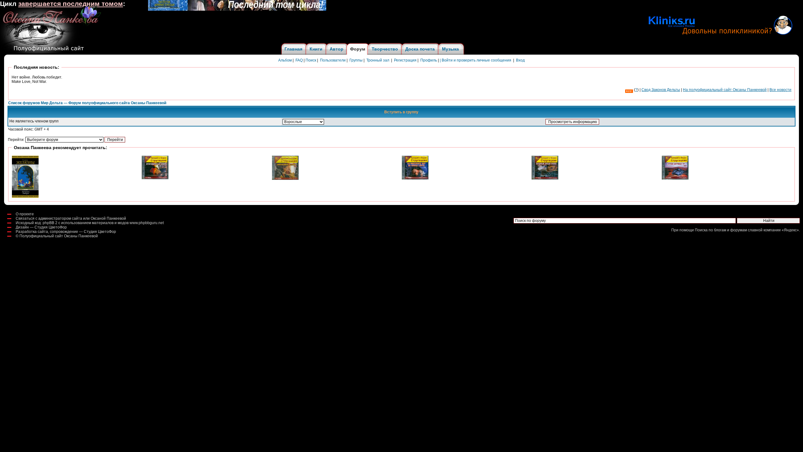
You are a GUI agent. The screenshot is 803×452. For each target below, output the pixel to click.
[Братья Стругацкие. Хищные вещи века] (545, 178)
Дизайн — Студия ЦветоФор (41, 227)
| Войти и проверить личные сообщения (475, 60)
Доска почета (420, 48)
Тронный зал (377, 60)
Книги (316, 48)
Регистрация (405, 60)
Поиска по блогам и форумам (721, 230)
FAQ (299, 60)
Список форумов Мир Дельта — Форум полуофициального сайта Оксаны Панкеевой (87, 103)
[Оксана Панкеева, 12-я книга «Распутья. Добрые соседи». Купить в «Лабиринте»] (237, 9)
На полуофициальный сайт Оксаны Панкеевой (725, 90)
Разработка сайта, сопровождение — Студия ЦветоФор (66, 231)
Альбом (285, 60)
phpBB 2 (50, 223)
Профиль (428, 60)
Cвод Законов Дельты (660, 90)
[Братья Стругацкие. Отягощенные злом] (155, 178)
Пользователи (333, 60)
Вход (520, 60)
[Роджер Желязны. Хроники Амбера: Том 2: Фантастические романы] (25, 196)
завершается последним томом (70, 4)
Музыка (450, 48)
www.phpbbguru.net (147, 223)
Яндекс (790, 230)
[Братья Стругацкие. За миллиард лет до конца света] (415, 178)
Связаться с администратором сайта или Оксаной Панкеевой (71, 218)
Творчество (385, 48)
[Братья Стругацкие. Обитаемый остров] (285, 178)
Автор (336, 48)
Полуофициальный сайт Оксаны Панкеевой (58, 236)
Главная (293, 48)
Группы (356, 60)
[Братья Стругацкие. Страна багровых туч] (675, 178)
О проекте (25, 214)
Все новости (780, 90)
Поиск (311, 60)
